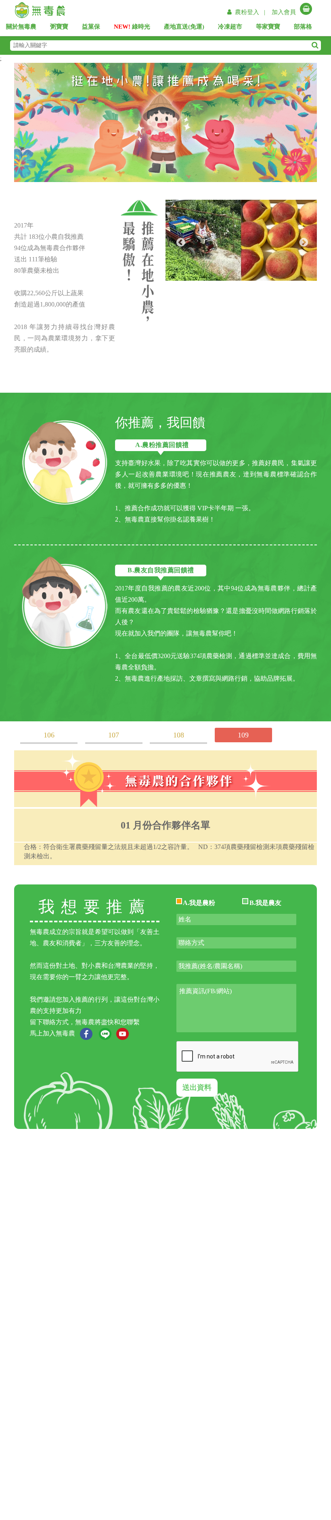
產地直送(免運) (184, 28)
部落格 (306, 28)
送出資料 (197, 1087)
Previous (180, 242)
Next (303, 242)
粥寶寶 (62, 28)
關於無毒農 (23, 28)
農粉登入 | (251, 12)
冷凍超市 (232, 28)
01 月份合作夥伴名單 (165, 825)
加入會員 (284, 12)
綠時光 (132, 28)
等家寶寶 (271, 28)
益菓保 (94, 28)
